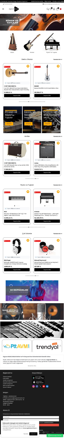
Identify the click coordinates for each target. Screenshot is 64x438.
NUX (5, 212)
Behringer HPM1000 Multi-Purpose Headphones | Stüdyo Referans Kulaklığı (15, 263)
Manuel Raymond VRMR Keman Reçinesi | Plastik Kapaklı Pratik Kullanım (46, 263)
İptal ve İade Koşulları (8, 385)
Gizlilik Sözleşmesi (8, 380)
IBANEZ (36, 86)
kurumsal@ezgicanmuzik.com (52, 4)
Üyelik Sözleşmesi (8, 383)
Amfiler (27, 136)
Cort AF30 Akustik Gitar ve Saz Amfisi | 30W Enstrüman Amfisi (16, 166)
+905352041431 (8, 4)
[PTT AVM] (16, 346)
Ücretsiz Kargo (7, 66)
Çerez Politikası (7, 387)
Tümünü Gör (57, 59)
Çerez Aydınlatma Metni (29, 428)
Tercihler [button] (26, 434)
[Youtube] (44, 386)
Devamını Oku (32, 366)
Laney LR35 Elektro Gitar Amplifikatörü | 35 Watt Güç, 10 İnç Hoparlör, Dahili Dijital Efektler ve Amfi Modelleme (46, 166)
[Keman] (32, 22)
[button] (3, 9)
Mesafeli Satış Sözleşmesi (10, 382)
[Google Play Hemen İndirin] (45, 378)
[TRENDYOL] (47, 346)
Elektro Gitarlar (27, 59)
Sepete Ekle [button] (16, 95)
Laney (36, 163)
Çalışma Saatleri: (8, 403)
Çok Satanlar (27, 233)
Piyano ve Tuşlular (27, 185)
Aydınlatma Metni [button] (48, 422)
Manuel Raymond (40, 260)
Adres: (4, 399)
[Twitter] (40, 386)
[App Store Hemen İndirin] (45, 382)
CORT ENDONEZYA (10, 86)
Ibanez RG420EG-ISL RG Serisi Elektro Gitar (46, 88)
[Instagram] (33, 386)
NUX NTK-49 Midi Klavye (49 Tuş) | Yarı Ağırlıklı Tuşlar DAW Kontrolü (15, 214)
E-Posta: (5, 398)
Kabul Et (33, 434)
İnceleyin (9, 123)
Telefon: (5, 396)
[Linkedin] (47, 386)
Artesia (36, 212)
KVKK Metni (6, 378)
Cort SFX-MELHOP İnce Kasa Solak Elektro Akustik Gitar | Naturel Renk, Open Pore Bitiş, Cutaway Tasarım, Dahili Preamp (16, 89)
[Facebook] (37, 386)
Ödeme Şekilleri (7, 376)
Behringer (7, 260)
